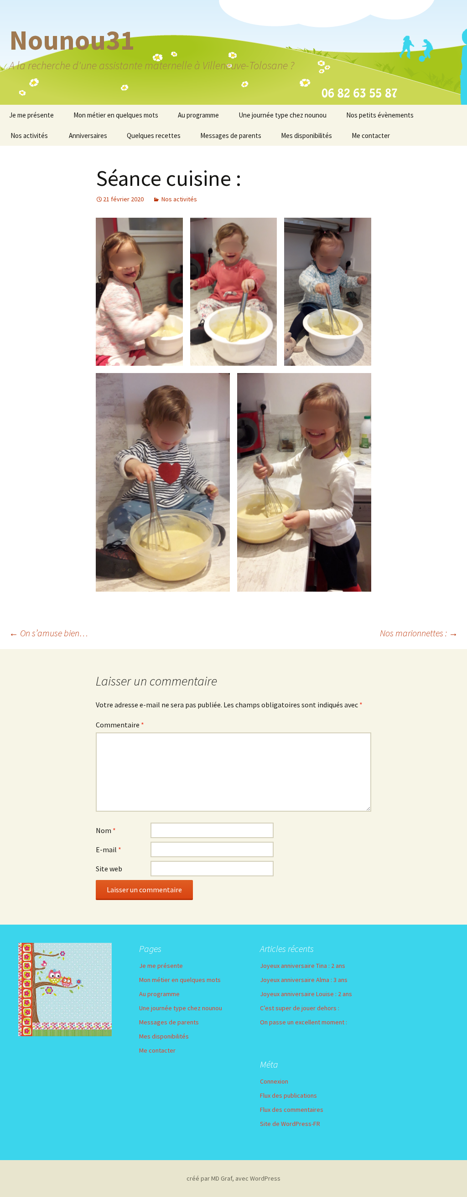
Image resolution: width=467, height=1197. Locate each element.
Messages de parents (230, 135)
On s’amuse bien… (48, 633)
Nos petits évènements (380, 115)
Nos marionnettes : (419, 633)
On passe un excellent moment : (303, 1022)
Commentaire (120, 724)
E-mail (108, 849)
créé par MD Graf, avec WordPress (233, 1178)
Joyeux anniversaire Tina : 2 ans (302, 966)
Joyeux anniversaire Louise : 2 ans (306, 994)
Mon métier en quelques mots (115, 115)
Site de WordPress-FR (290, 1124)
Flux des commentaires (291, 1109)
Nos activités (29, 135)
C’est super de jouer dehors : (299, 1008)
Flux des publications (288, 1095)
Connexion (274, 1081)
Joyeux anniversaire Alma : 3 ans (304, 980)
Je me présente (31, 115)
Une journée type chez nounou (283, 115)
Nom (106, 830)
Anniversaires (88, 135)
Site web (109, 868)
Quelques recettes (154, 135)
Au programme (198, 115)
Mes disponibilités (306, 135)
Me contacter (371, 135)
